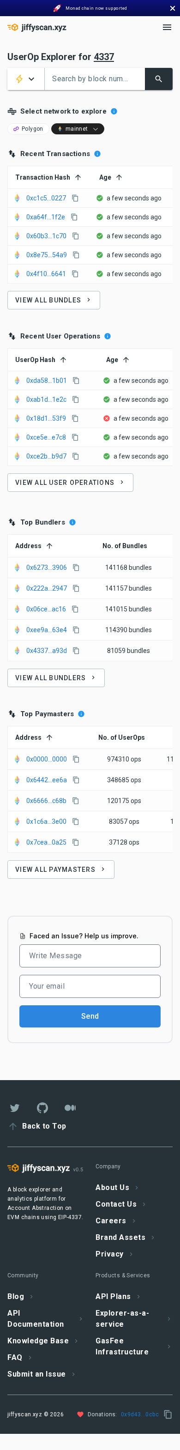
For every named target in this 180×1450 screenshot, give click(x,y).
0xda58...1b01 (46, 380)
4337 (104, 56)
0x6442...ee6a (46, 780)
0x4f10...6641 (46, 274)
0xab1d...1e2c (46, 399)
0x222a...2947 (46, 588)
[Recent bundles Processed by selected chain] (97, 153)
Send (90, 1016)
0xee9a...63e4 (46, 630)
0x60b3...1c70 (46, 236)
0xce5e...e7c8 (46, 437)
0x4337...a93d (46, 650)
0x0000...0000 (46, 759)
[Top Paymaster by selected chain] (81, 714)
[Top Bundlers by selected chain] (72, 522)
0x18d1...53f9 (46, 418)
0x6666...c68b (46, 800)
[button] (26, 79)
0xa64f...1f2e (45, 217)
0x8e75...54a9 (46, 255)
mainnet (77, 129)
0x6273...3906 (46, 567)
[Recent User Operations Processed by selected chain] (107, 336)
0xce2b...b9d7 (46, 456)
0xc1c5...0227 (46, 198)
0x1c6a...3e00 (46, 821)
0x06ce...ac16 (46, 609)
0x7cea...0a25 (46, 842)
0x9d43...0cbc (140, 1414)
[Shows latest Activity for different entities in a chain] (114, 111)
